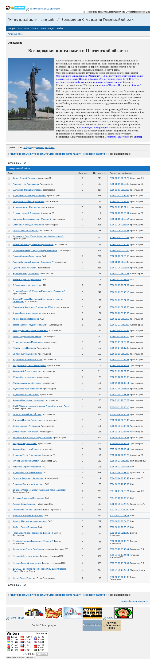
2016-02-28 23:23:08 (119, 268)
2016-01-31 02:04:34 (119, 342)
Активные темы (15, 34)
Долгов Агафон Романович (25, 432)
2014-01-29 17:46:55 (119, 498)
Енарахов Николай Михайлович (28, 342)
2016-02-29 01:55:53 (119, 250)
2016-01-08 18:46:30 (119, 377)
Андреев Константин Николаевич (29, 400)
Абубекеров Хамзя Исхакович (27, 472)
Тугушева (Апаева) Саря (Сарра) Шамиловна (35, 250)
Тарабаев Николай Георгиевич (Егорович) (33, 541)
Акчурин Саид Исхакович (25, 443)
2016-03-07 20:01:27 (119, 178)
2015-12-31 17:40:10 (119, 407)
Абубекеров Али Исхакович (26, 394)
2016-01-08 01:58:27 (119, 394)
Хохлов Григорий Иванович (26, 319)
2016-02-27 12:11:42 (119, 279)
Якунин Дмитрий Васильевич (27, 256)
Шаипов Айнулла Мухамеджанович (30, 521)
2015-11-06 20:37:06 (119, 426)
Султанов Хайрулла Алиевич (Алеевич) (32, 219)
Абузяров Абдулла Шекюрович (27, 383)
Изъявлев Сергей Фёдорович (27, 467)
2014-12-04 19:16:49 (119, 478)
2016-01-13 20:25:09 (119, 354)
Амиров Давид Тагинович (25, 504)
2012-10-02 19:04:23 (119, 521)
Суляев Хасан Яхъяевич (25, 268)
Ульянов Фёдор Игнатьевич (26, 556)
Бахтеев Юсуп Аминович (25, 354)
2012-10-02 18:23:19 (119, 527)
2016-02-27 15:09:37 (119, 273)
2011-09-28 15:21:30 (119, 563)
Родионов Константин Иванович (28, 484)
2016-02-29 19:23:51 (119, 213)
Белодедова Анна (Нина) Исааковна (30, 330)
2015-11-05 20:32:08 (119, 432)
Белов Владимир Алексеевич (27, 336)
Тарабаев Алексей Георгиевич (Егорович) (33, 533)
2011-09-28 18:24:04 (119, 555)
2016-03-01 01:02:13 (119, 190)
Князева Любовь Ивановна (25, 230)
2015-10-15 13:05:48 (119, 437)
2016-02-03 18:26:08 (119, 336)
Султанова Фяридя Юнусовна (27, 190)
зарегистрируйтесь (45, 147)
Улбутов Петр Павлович (24, 348)
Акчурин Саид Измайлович (26, 449)
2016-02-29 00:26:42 (119, 262)
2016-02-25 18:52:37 (119, 285)
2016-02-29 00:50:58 (119, 256)
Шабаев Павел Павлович (25, 527)
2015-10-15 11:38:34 (119, 449)
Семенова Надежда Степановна (28, 225)
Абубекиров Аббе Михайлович (27, 389)
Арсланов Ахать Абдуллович (26, 207)
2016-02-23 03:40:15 (119, 292)
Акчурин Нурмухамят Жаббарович (29, 365)
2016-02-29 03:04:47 (119, 237)
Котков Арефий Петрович (25, 178)
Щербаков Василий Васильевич (28, 515)
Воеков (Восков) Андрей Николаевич (30, 325)
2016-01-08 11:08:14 (119, 383)
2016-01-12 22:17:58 (119, 359)
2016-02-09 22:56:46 (119, 330)
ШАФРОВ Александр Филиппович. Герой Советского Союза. (42, 406)
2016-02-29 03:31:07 (119, 225)
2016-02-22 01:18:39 (119, 313)
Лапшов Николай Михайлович (27, 414)
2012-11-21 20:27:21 (119, 504)
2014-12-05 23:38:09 (119, 472)
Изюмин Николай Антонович (26, 213)
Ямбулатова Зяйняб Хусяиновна (28, 201)
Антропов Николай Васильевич (28, 420)
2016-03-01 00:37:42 (119, 195)
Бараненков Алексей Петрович (27, 359)
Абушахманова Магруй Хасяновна (29, 195)
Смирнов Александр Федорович (28, 478)
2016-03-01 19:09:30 (119, 184)
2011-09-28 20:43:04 (119, 549)
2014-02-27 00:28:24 (119, 491)
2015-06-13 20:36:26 (119, 461)
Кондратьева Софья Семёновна (28, 549)
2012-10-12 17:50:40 (119, 510)
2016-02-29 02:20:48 (119, 244)
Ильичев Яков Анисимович (26, 184)
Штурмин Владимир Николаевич (28, 498)
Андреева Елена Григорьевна (27, 455)
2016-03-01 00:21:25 (119, 201)
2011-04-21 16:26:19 (119, 570)
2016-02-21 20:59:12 (119, 325)
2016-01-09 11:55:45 (119, 365)
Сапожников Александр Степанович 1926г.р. (34, 307)
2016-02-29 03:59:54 (119, 219)
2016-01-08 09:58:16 (119, 389)
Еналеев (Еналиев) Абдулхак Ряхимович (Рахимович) (39, 291)
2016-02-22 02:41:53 (119, 307)
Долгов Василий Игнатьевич (26, 426)
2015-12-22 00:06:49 (119, 420)
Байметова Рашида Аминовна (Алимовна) (33, 244)
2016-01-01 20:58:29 (119, 400)
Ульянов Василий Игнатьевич (27, 563)
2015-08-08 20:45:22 (119, 455)
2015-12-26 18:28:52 (119, 414)
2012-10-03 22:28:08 (119, 515)
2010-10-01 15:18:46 (119, 577)
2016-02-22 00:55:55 (119, 319)
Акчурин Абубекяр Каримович (27, 371)
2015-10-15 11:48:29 (119, 443)
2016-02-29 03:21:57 (119, 230)
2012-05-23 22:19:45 (119, 533)
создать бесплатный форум (134, 601)
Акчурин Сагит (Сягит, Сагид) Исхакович (32, 437)
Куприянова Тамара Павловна (27, 510)
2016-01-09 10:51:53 (119, 371)
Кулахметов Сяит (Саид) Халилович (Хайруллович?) (38, 236)
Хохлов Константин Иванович (27, 313)
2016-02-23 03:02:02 (119, 300)
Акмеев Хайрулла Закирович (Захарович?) (33, 262)
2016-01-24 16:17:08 (119, 348)
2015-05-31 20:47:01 (119, 467)
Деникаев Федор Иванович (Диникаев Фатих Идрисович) (40, 490)
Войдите (28, 147)
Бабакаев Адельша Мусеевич (27, 285)
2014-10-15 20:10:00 (119, 484)
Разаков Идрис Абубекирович (27, 279)
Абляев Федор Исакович (24, 377)
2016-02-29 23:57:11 (119, 207)
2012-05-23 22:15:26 (119, 541)
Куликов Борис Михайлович (26, 461)
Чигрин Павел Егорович (24, 578)
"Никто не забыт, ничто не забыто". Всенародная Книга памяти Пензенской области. (57, 154)
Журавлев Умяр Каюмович (26, 273)
